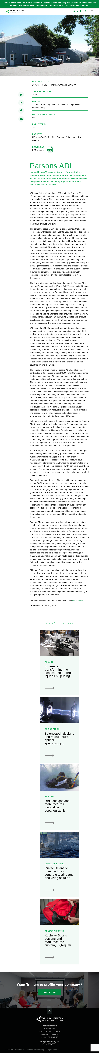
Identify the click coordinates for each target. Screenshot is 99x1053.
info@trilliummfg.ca (49, 1042)
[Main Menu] (92, 11)
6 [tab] (49, 78)
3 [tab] (42, 78)
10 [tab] (59, 78)
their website (77, 601)
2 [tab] (40, 78)
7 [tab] (52, 78)
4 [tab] (44, 78)
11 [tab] (61, 78)
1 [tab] (37, 78)
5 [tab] (47, 78)
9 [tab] (57, 78)
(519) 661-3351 (49, 1044)
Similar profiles (60, 623)
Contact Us (49, 992)
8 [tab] (54, 78)
